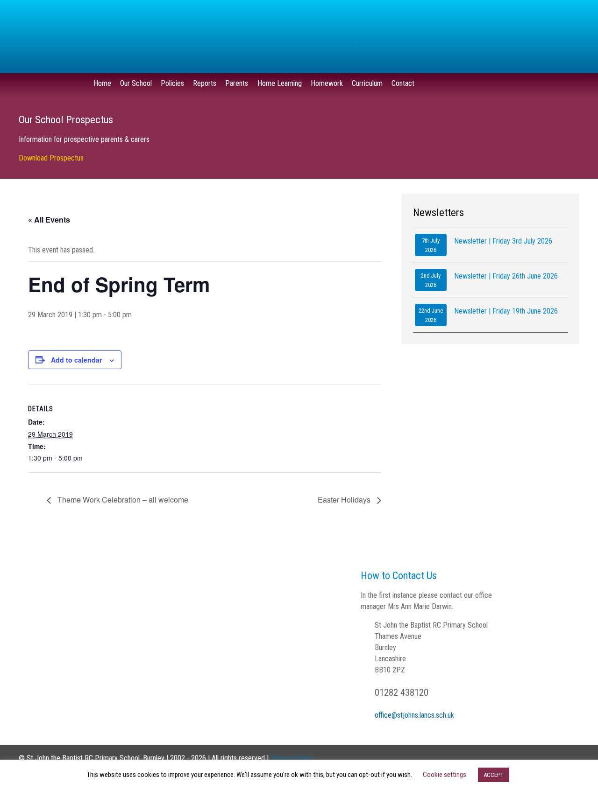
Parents (236, 83)
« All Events (49, 219)
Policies (172, 83)
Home (102, 83)
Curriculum (367, 83)
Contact (403, 83)
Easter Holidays (345, 499)
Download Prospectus (51, 158)
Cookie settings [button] (444, 774)
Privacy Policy (292, 758)
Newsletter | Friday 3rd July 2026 (503, 241)
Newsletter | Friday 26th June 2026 (506, 276)
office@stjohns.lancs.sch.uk (414, 715)
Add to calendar (76, 359)
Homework (327, 83)
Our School (136, 83)
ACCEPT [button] (494, 774)
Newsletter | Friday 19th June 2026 (506, 311)
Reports (204, 83)
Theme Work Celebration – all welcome (122, 499)
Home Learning (279, 83)
